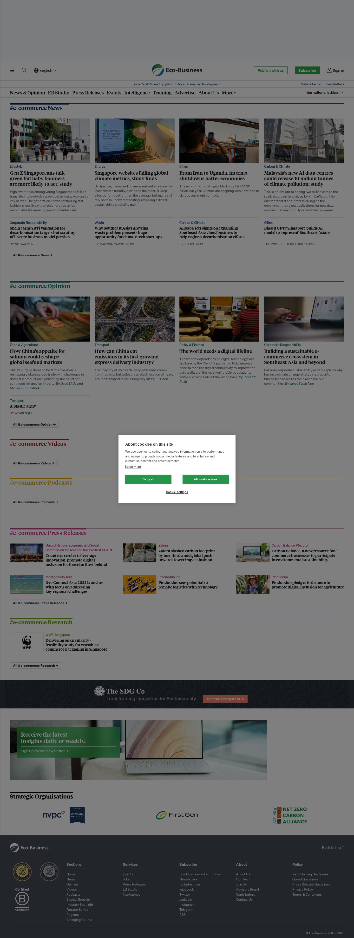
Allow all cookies (205, 479)
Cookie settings (177, 492)
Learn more (133, 467)
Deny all (148, 479)
